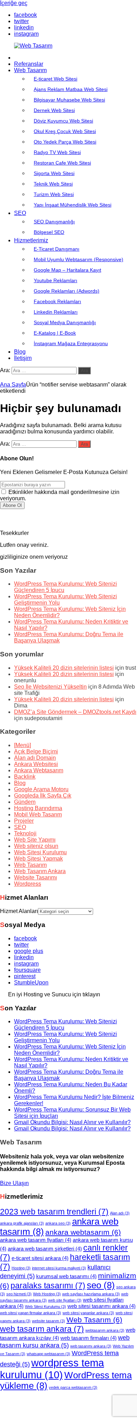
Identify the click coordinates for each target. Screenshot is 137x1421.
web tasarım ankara (42, 1328)
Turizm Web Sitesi (54, 194)
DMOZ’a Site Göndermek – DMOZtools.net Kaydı (75, 712)
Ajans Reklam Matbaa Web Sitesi (70, 89)
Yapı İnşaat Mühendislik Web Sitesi (72, 205)
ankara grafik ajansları (22, 1223)
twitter (21, 945)
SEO (20, 213)
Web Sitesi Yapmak (38, 859)
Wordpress (27, 884)
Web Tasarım (30, 70)
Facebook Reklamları (57, 301)
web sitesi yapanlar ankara (88, 1313)
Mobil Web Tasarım (38, 814)
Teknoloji (25, 833)
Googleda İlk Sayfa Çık (42, 796)
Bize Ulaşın (14, 1183)
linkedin (24, 957)
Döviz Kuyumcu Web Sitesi (63, 121)
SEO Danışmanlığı (54, 221)
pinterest (24, 976)
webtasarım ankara (104, 1330)
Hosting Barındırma (38, 808)
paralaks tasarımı (48, 1285)
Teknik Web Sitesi (53, 184)
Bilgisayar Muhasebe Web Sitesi (69, 100)
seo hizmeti (19, 1294)
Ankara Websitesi (36, 764)
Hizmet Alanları (19, 911)
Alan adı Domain (35, 758)
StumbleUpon (31, 982)
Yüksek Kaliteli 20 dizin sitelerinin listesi (64, 668)
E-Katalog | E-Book (55, 333)
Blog (20, 352)
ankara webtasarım (83, 1232)
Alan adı (120, 1213)
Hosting (21, 1268)
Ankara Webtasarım (38, 770)
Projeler (24, 821)
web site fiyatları (64, 1300)
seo (101, 1285)
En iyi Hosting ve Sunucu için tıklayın (54, 994)
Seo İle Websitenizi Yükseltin (50, 687)
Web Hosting (47, 1294)
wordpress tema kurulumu (52, 1368)
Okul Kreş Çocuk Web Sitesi (65, 131)
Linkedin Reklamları (56, 312)
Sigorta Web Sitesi (54, 173)
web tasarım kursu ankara (65, 1341)
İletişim (23, 358)
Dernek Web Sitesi (54, 110)
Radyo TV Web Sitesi (57, 152)
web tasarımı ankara (90, 1346)
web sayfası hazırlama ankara (91, 1294)
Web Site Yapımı (35, 840)
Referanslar (28, 64)
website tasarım (48, 1321)
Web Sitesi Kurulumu (40, 852)
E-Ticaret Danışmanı (56, 249)
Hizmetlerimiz (31, 240)
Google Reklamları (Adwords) (66, 291)
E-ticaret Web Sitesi (55, 79)
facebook (25, 938)
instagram (26, 964)
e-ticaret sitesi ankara (40, 1258)
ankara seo (58, 1223)
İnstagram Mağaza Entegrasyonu (71, 343)
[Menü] (22, 745)
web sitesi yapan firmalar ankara (30, 1313)
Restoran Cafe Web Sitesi (62, 163)
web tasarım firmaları (88, 1338)
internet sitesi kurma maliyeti (59, 1268)
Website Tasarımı (35, 877)
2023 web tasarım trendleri (54, 1211)
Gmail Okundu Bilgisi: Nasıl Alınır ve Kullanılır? (72, 1122)
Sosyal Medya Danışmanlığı (65, 322)
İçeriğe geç (13, 3)
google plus (28, 951)
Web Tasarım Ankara (40, 871)
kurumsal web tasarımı (66, 1276)
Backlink (24, 777)
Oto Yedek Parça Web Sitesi (65, 142)
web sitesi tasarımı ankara (101, 1306)
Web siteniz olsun (36, 846)
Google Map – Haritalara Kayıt (67, 270)
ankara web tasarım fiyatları (35, 1240)
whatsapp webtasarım (48, 1354)
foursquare (27, 970)
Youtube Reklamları (55, 280)
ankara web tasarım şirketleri (45, 1249)
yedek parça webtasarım (73, 1387)
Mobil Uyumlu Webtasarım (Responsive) (78, 259)
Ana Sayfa (13, 385)
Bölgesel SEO (49, 232)
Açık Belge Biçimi (36, 751)
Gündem (24, 802)
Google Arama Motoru (41, 789)
